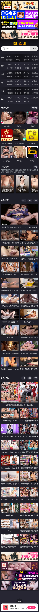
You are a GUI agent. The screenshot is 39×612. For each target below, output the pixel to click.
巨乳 (29, 200)
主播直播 (26, 68)
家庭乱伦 (18, 89)
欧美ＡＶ (26, 65)
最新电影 (5, 378)
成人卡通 (26, 73)
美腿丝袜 (10, 85)
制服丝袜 (10, 76)
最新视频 (5, 200)
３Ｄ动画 (35, 65)
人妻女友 (26, 89)
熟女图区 (26, 85)
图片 (2, 82)
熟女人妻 (10, 68)
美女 (23, 200)
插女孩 (9, 98)
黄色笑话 (26, 93)
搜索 (34, 49)
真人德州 (18, 56)
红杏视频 (10, 101)
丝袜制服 (18, 68)
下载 (35, 167)
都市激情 (10, 89)
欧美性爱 (35, 73)
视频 (2, 66)
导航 (2, 99)
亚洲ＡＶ (10, 65)
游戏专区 (35, 56)
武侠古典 (35, 89)
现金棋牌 (26, 60)
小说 (2, 91)
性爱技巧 (35, 93)
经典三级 (18, 76)
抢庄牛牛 (35, 60)
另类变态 (35, 76)
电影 (2, 74)
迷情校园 (10, 93)
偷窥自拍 (10, 81)
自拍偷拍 (18, 65)
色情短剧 (26, 101)
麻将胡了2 (9, 60)
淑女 (29, 378)
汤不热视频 (34, 98)
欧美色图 (26, 81)
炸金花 (18, 60)
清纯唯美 (18, 85)
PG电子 (9, 56)
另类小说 (18, 93)
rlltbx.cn (19, 43)
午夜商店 (18, 98)
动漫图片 (35, 81)
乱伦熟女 (26, 76)
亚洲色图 (18, 81)
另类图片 (35, 85)
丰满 (23, 378)
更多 (35, 200)
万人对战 (26, 56)
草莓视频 (26, 98)
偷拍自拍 (18, 73)
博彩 (2, 58)
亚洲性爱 (10, 73)
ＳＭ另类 (35, 68)
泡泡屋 (18, 101)
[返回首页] (36, 608)
